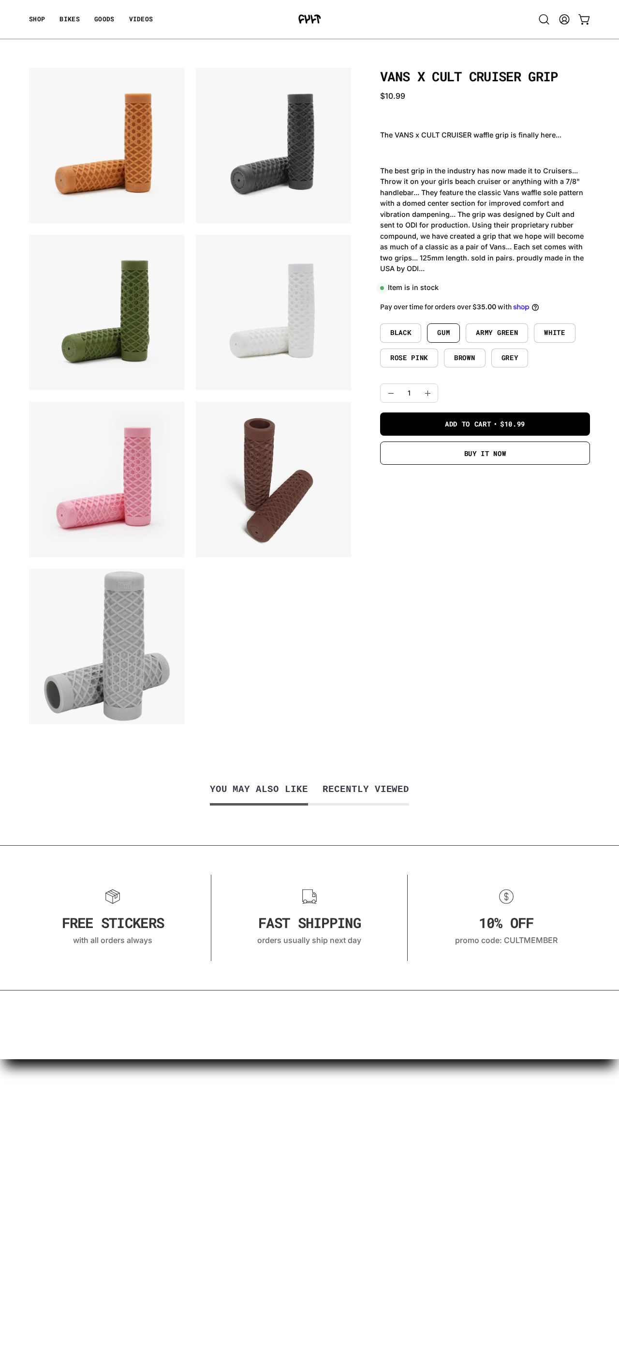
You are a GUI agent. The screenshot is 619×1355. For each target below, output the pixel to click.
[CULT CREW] (309, 19)
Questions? (50, 1148)
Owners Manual (58, 1212)
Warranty (45, 1164)
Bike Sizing (49, 1132)
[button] (104, 19)
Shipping (45, 1180)
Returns (43, 1196)
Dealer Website (56, 1244)
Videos (42, 1116)
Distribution (50, 1228)
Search (42, 1288)
